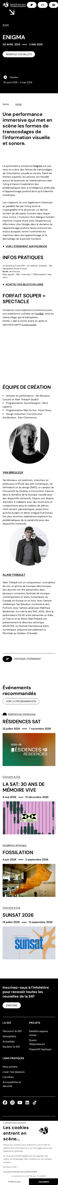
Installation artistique (14, 845)
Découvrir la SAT (12, 1031)
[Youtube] (20, 1102)
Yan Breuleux (13, 472)
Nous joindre (10, 1066)
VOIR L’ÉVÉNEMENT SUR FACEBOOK (26, 246)
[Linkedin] (27, 1102)
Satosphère (9, 1036)
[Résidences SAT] (29, 739)
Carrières (8, 1077)
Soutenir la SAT (11, 1046)
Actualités (9, 1041)
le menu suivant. (29, 324)
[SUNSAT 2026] (29, 932)
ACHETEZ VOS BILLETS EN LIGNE (24, 284)
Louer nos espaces (14, 1072)
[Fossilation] (29, 870)
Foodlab (39, 313)
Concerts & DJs (11, 776)
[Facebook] (6, 1102)
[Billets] (31, 5)
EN (42, 5)
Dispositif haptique (40, 1049)
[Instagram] (12, 1102)
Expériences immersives (22, 714)
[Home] (14, 4)
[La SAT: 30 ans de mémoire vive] (29, 804)
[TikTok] (34, 1102)
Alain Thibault (14, 575)
